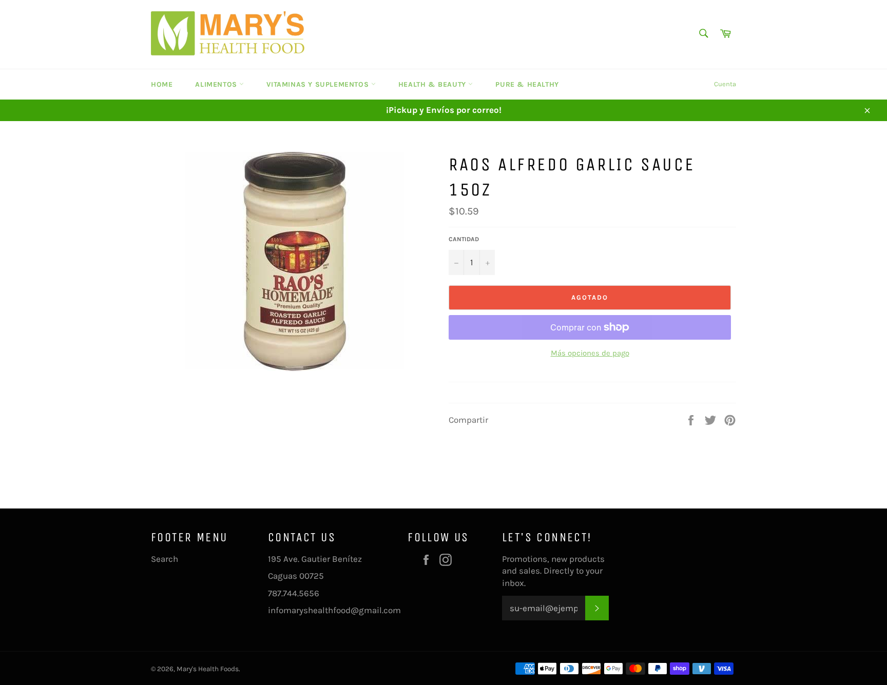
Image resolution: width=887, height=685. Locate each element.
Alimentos (217, 84)
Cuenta (725, 84)
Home (161, 84)
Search (164, 559)
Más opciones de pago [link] (590, 353)
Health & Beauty (433, 84)
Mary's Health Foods (208, 669)
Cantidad (464, 239)
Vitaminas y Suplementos (318, 84)
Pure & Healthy (526, 84)
